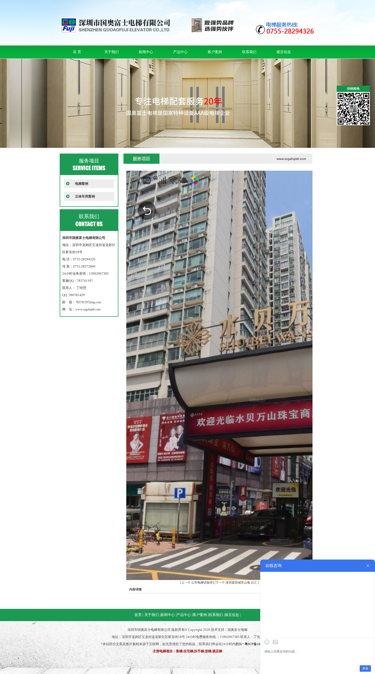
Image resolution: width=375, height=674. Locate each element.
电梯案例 (81, 183)
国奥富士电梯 (237, 630)
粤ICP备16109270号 (259, 644)
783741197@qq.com (88, 302)
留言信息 (284, 52)
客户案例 (215, 52)
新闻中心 (146, 52)
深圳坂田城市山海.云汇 (241, 582)
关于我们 (111, 52)
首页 (138, 615)
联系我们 (249, 52)
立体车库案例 (85, 196)
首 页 (77, 52)
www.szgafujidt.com (88, 309)
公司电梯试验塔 (202, 582)
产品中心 (180, 52)
